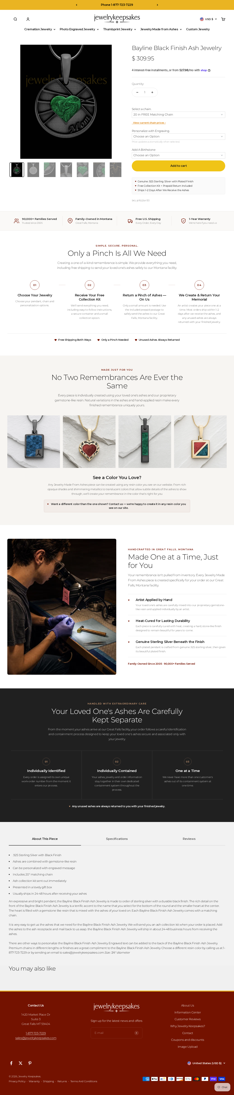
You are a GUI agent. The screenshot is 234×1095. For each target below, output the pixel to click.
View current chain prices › (149, 122)
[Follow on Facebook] (11, 1063)
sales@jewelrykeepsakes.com (35, 1038)
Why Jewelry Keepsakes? (187, 1026)
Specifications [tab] (117, 839)
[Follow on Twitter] (20, 1063)
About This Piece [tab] (45, 839)
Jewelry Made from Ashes (159, 29)
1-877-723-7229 (36, 1033)
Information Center (187, 1012)
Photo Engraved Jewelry (77, 29)
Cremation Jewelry (38, 29)
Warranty (34, 1081)
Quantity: (138, 84)
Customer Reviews (188, 1019)
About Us (187, 1005)
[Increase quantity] (152, 92)
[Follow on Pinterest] (29, 1063)
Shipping (48, 1081)
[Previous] (76, 5)
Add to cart (178, 166)
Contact (187, 1033)
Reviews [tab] (189, 839)
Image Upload (188, 1046)
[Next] (157, 5)
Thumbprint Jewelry (117, 29)
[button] (178, 109)
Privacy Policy (17, 1081)
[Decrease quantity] (137, 92)
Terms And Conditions (83, 1081)
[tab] (17, 169)
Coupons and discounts (187, 1040)
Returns (62, 1081)
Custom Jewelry (198, 29)
